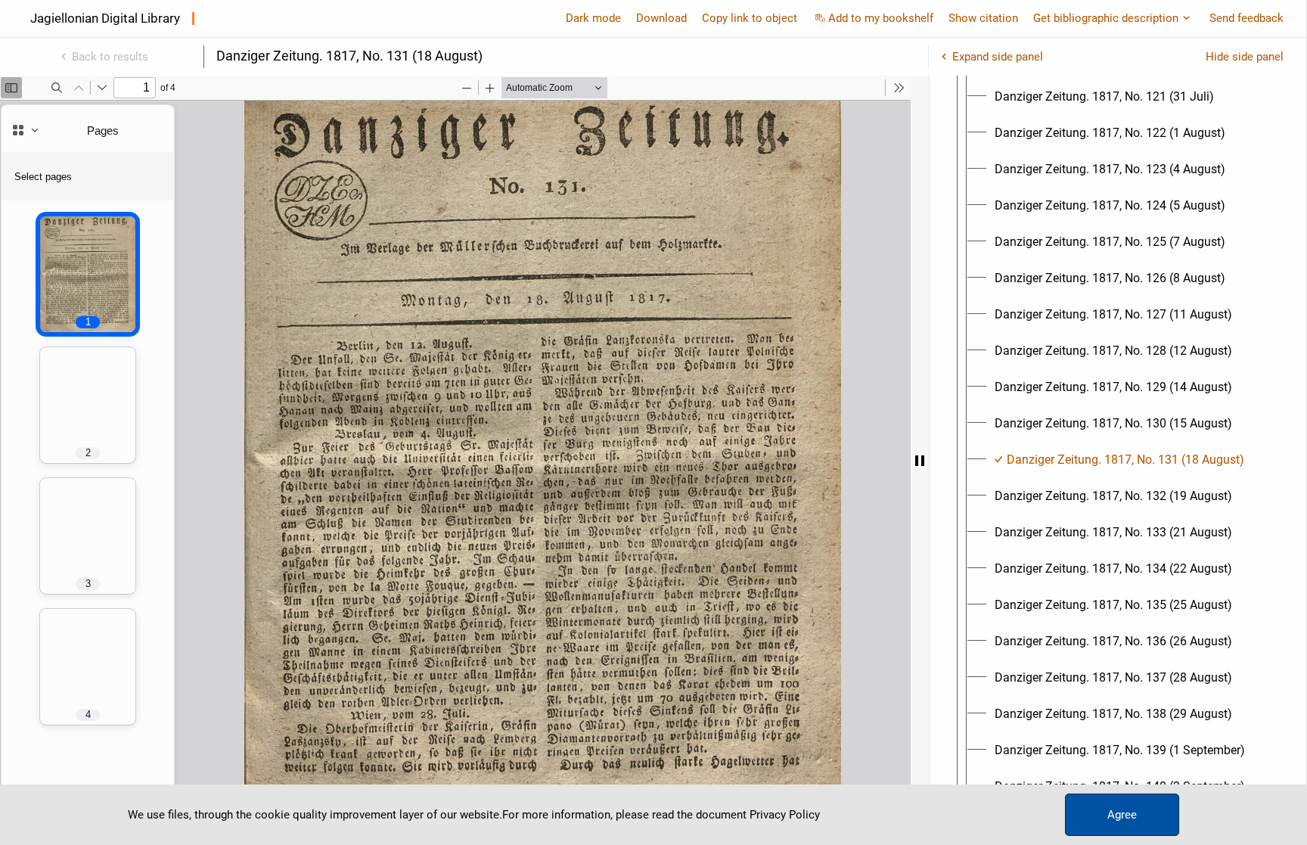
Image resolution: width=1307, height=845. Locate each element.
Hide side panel (1245, 57)
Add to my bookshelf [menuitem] (880, 18)
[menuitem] (1104, 97)
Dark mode (593, 18)
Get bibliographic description (1105, 18)
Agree (1122, 815)
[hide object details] (920, 460)
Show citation (983, 18)
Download (661, 18)
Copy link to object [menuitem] (749, 18)
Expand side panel (997, 57)
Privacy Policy (785, 815)
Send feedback (1246, 18)
